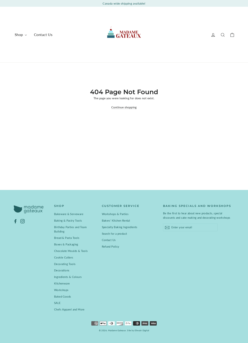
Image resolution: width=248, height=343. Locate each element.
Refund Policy (110, 246)
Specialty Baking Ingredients (119, 227)
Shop (19, 34)
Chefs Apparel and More (69, 309)
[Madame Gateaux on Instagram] (22, 220)
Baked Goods (62, 296)
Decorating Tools (65, 264)
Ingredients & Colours (68, 276)
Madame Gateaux (117, 330)
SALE (57, 302)
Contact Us (43, 34)
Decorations (61, 270)
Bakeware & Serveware (68, 214)
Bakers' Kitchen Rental (116, 220)
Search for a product (114, 233)
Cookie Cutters (63, 257)
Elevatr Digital (142, 330)
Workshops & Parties (115, 214)
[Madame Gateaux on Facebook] (15, 220)
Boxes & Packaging (66, 244)
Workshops (61, 290)
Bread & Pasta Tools (67, 237)
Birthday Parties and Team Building (70, 229)
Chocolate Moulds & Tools (71, 250)
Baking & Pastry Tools (68, 220)
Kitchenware (62, 283)
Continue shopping (124, 107)
